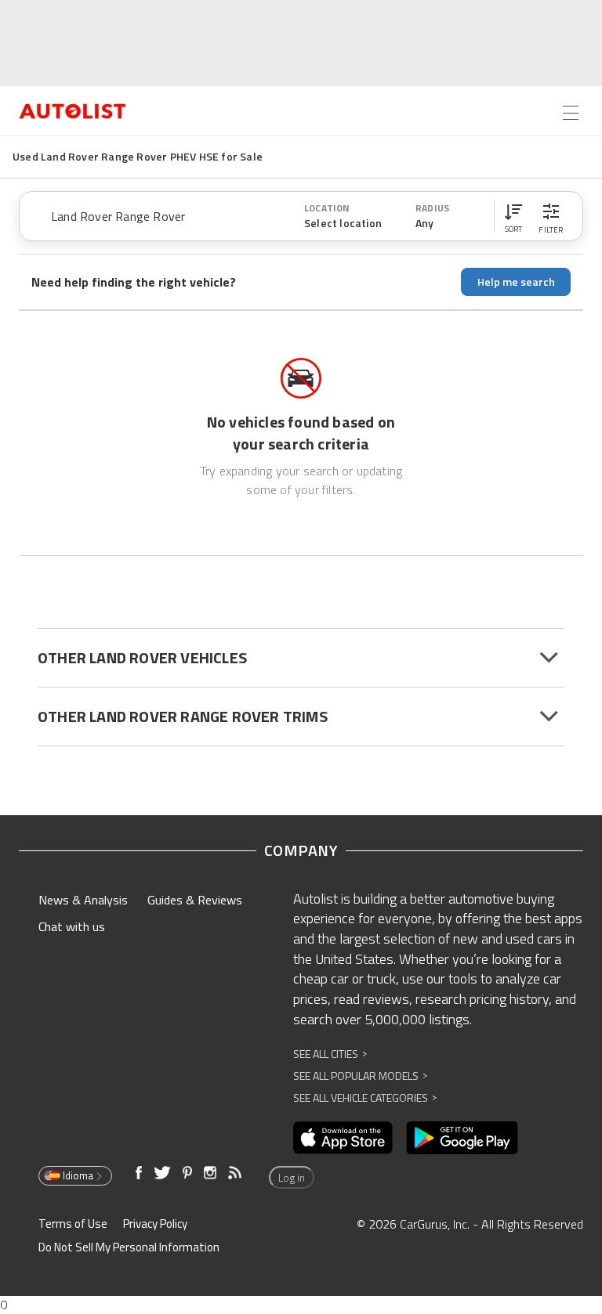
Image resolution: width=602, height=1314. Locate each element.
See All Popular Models (360, 1075)
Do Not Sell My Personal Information (128, 1247)
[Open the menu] (570, 113)
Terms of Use (72, 1224)
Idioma (78, 1175)
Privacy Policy (155, 1224)
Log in (291, 1178)
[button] (513, 216)
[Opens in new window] (343, 1137)
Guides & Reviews (194, 899)
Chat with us (71, 926)
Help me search (516, 281)
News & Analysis (83, 899)
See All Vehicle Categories (365, 1097)
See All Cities (330, 1053)
